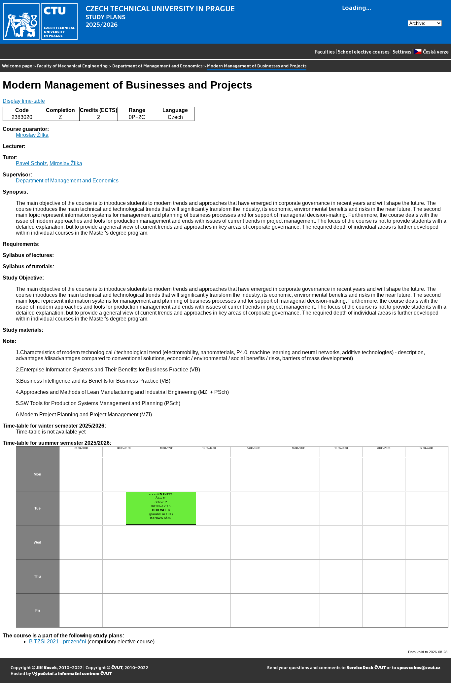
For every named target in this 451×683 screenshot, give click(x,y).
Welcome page (17, 65)
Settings (402, 52)
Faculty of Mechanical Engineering (72, 65)
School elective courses (364, 52)
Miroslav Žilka (32, 135)
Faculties (325, 52)
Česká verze (435, 52)
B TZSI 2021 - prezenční (57, 641)
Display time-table (24, 101)
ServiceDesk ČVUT (366, 667)
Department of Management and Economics (157, 65)
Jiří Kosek (46, 667)
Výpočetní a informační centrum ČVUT (72, 673)
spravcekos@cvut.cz (418, 667)
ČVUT (116, 667)
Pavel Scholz (31, 163)
